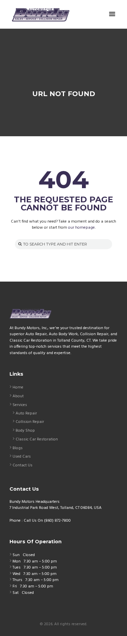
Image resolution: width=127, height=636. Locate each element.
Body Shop (25, 430)
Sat (16, 592)
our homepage (81, 227)
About (18, 396)
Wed (16, 574)
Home (18, 387)
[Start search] (19, 244)
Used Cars (22, 456)
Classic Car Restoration (37, 439)
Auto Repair (26, 413)
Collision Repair (30, 421)
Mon (17, 561)
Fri (15, 586)
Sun (16, 555)
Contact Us (23, 465)
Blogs (18, 448)
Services (20, 405)
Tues (17, 567)
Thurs (17, 580)
